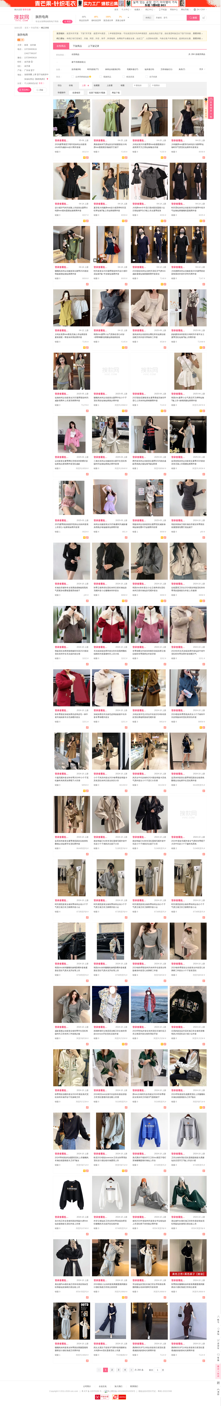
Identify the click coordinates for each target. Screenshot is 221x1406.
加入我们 (118, 1386)
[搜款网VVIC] (21, 18)
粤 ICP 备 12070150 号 (92, 1391)
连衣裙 (33, 45)
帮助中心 (174, 9)
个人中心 (126, 9)
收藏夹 (137, 9)
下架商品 (77, 46)
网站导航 (185, 9)
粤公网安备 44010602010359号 (121, 1391)
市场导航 (35, 28)
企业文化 (103, 1386)
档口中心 (149, 9)
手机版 (162, 9)
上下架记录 (93, 46)
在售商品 (61, 46)
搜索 (193, 17)
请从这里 (22, 9)
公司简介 (87, 1386)
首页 (116, 9)
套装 (26, 45)
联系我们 (134, 1386)
